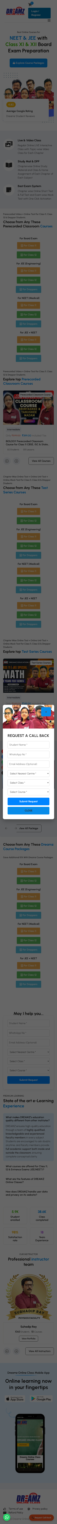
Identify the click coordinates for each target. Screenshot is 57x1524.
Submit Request (28, 801)
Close (28, 810)
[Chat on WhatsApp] (6, 1517)
